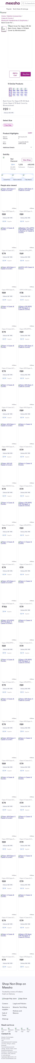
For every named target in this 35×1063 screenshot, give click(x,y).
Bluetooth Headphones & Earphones (14, 20)
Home (3, 16)
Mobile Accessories (14, 16)
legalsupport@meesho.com (8, 1057)
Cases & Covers (7, 18)
